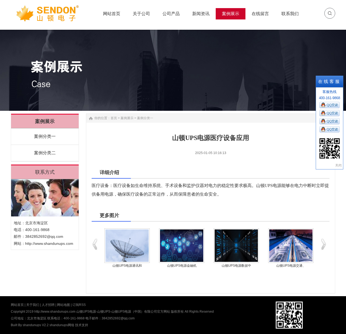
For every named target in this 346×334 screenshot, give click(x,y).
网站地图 (63, 305)
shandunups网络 (61, 325)
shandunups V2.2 (36, 325)
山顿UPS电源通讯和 (127, 266)
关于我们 (32, 305)
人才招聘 (48, 305)
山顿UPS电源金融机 (182, 266)
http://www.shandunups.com (49, 243)
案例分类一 (45, 136)
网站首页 (17, 305)
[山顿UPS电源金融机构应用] (181, 245)
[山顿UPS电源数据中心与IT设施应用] (236, 245)
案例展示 (127, 118)
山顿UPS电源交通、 (291, 266)
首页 (114, 118)
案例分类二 (45, 153)
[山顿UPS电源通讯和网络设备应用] (127, 245)
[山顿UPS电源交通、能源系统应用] (291, 245)
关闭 (338, 165)
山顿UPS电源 (268, 185)
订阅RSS (79, 305)
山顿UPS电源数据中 (236, 266)
